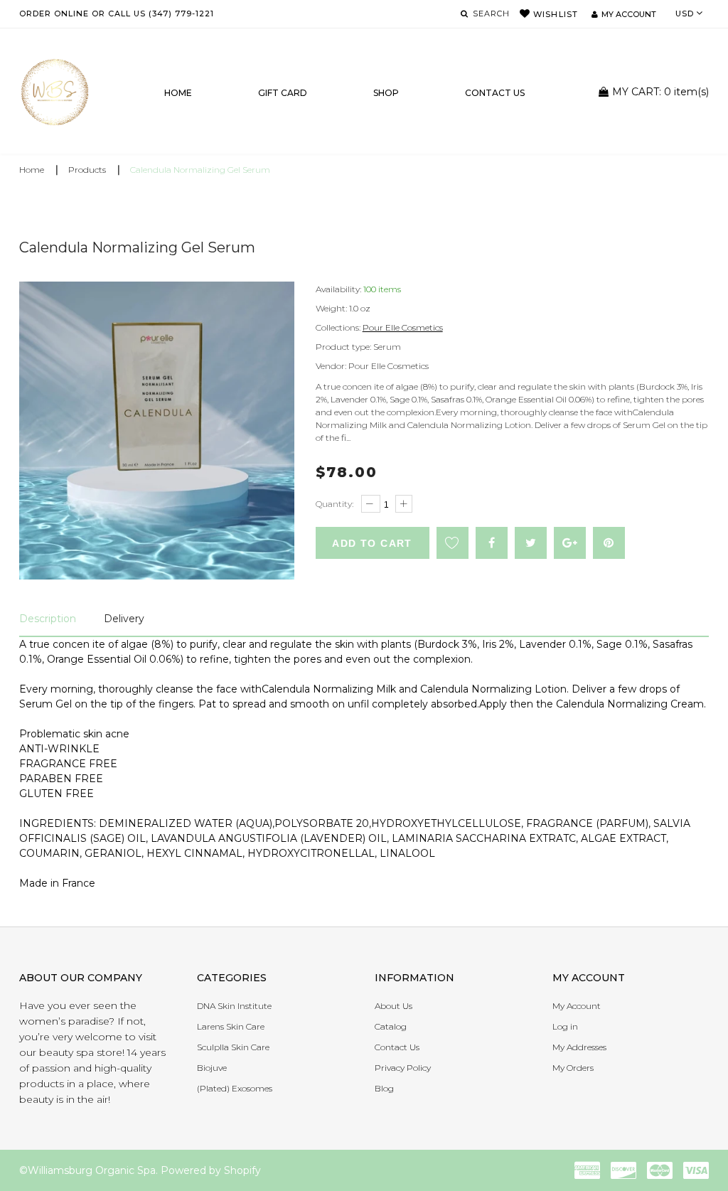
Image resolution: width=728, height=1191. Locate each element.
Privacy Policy (403, 1067)
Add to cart (372, 543)
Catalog (391, 1026)
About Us (393, 1005)
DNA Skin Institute (234, 1005)
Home (178, 92)
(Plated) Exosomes (234, 1088)
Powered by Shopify (211, 1170)
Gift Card (282, 92)
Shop (386, 92)
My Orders (573, 1067)
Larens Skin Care (230, 1026)
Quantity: (334, 503)
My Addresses (579, 1047)
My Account (576, 1005)
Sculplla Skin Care (233, 1047)
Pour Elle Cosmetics (403, 327)
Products (87, 169)
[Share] (492, 543)
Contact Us (397, 1047)
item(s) (660, 91)
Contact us (495, 92)
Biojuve (212, 1067)
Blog (384, 1088)
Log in (565, 1026)
